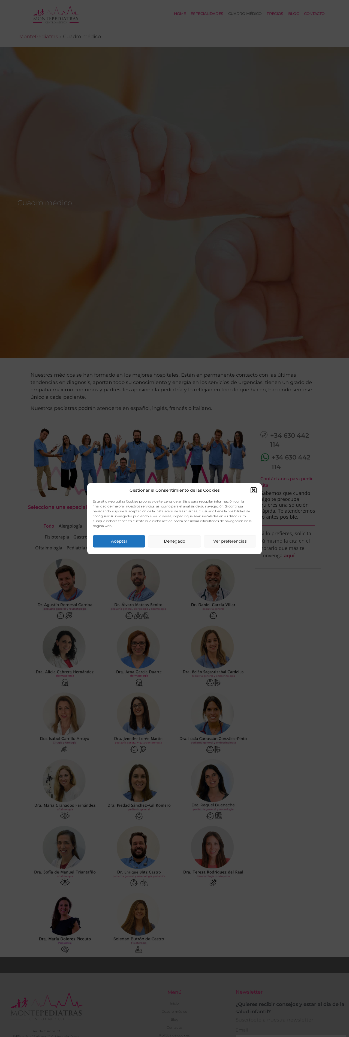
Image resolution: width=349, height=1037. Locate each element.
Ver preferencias (230, 540)
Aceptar (119, 540)
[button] (253, 490)
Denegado (174, 540)
